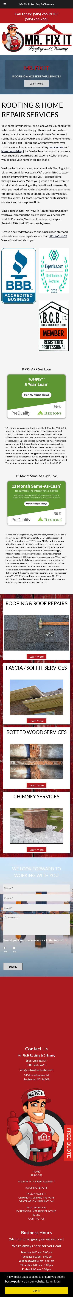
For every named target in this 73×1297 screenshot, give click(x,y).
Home (36, 1171)
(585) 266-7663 (36, 19)
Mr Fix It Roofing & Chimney (36, 4)
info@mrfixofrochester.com (36, 1070)
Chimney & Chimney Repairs (36, 1197)
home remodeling (12, 151)
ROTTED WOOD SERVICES (36, 732)
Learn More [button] (53, 1281)
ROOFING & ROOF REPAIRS (36, 603)
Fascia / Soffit (36, 1194)
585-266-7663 (58, 236)
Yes (6, 951)
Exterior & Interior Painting (36, 1211)
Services (36, 1175)
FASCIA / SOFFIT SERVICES (36, 668)
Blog (36, 1215)
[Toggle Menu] (5, 4)
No (14, 951)
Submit (13, 966)
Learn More (36, 83)
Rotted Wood (36, 1207)
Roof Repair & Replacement (36, 1181)
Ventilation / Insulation (36, 1201)
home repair (56, 147)
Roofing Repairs (36, 1187)
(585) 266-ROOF (45, 14)
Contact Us (36, 1218)
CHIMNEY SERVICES (36, 796)
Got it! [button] (36, 1290)
